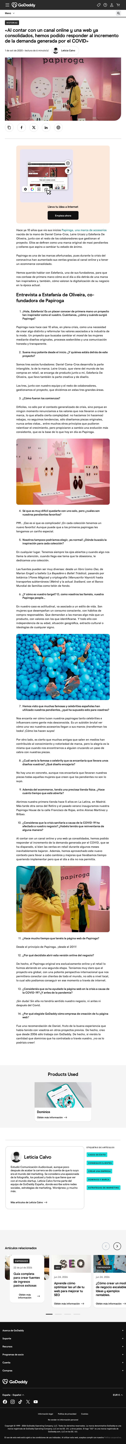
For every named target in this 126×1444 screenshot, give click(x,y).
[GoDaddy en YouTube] (35, 1403)
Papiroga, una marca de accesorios (84, 230)
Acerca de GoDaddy (13, 1330)
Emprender (21, 1261)
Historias (12, 22)
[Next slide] (117, 1246)
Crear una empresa (99, 1171)
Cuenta (6, 1362)
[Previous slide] (106, 1246)
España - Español (11, 1395)
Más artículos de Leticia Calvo (27, 1202)
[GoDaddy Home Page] (15, 1381)
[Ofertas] (99, 5)
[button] (49, 1314)
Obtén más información (24, 1296)
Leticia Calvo (68, 50)
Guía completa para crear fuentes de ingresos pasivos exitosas (27, 1280)
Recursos (7, 1346)
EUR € (116, 1395)
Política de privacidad (67, 1414)
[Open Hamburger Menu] (6, 5)
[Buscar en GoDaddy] (118, 13)
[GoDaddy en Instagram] (12, 1403)
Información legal (45, 1414)
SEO (58, 1267)
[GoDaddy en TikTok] (20, 1403)
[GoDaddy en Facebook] (4, 1403)
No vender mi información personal (63, 1420)
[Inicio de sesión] (112, 5)
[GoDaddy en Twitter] (28, 1403)
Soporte (6, 1338)
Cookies (84, 1414)
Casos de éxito (97, 1155)
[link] (21, 127)
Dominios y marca (98, 1179)
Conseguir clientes (100, 1163)
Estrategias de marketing (103, 1188)
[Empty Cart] (118, 5)
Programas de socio (13, 1354)
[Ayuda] (105, 5)
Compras (7, 1370)
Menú (8, 13)
